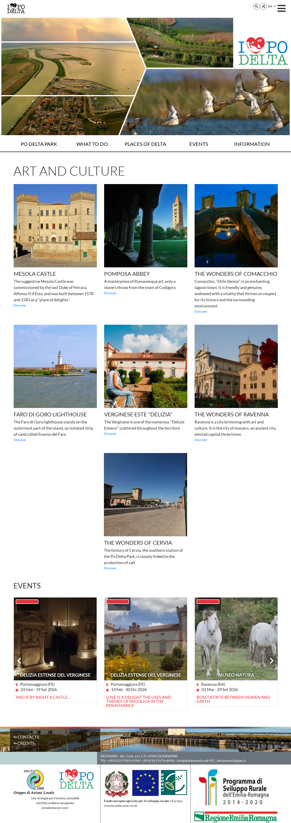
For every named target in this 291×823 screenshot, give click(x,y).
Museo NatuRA (236, 675)
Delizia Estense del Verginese (55, 675)
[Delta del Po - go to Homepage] (16, 8)
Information (252, 144)
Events (198, 144)
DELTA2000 (108, 756)
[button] (256, 6)
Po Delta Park (39, 144)
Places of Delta (145, 144)
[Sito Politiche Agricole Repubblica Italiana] (117, 783)
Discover (20, 305)
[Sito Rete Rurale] (174, 782)
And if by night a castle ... (43, 697)
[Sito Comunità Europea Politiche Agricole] (145, 782)
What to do (92, 144)
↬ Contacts (26, 736)
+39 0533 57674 (153, 760)
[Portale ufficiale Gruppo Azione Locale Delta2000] (33, 781)
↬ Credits (24, 743)
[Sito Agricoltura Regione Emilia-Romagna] (236, 816)
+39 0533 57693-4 (120, 760)
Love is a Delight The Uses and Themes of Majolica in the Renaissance (138, 701)
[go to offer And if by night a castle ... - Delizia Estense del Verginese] (55, 639)
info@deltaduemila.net (192, 760)
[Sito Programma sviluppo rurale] (236, 787)
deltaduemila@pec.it (231, 760)
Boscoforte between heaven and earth (233, 699)
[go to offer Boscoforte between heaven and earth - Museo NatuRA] (236, 639)
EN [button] (270, 6)
